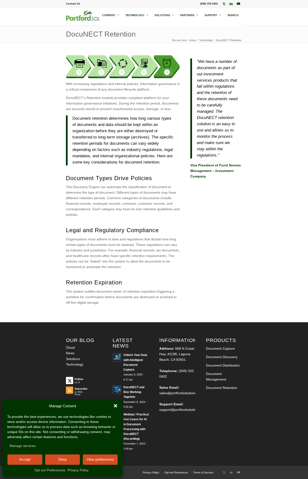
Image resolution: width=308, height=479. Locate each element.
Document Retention (221, 388)
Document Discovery (221, 357)
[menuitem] (73, 3)
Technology (74, 364)
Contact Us (73, 3)
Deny (62, 459)
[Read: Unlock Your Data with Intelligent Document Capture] (117, 357)
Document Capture (220, 348)
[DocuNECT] (91, 20)
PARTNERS (187, 15)
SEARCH (232, 15)
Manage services (23, 446)
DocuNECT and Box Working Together (133, 392)
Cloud (70, 347)
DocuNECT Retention (101, 34)
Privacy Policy (78, 470)
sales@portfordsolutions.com (181, 393)
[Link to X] (223, 3)
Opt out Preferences (49, 470)
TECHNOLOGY (134, 15)
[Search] (101, 20)
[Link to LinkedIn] (231, 3)
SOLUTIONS (162, 15)
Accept (24, 459)
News (70, 353)
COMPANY (108, 15)
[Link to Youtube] (238, 3)
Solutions (73, 359)
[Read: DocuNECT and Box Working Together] (117, 389)
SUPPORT (211, 15)
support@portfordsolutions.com (183, 410)
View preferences (100, 459)
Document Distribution (223, 365)
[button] (115, 405)
